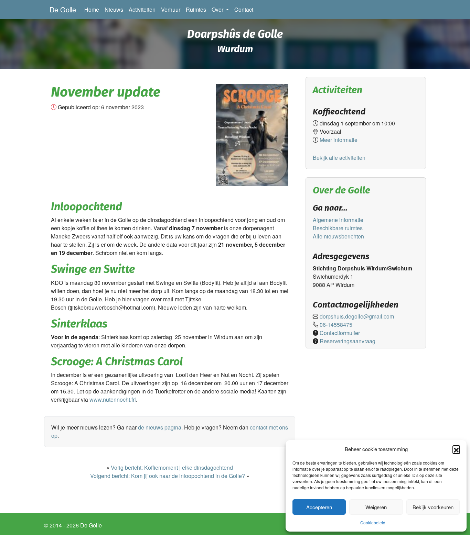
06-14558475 (336, 324)
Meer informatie (337, 140)
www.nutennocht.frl (112, 399)
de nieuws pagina (159, 427)
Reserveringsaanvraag (347, 341)
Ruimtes (196, 9)
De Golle (63, 9)
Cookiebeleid (372, 522)
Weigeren (376, 507)
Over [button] (218, 9)
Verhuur (170, 9)
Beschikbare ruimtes (338, 228)
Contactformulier (340, 333)
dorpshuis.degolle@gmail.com (357, 316)
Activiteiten (142, 9)
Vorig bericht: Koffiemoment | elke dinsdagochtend (172, 467)
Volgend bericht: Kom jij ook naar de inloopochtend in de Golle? (167, 476)
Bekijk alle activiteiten (339, 157)
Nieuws (114, 9)
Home (93, 9)
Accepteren (319, 507)
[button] (456, 449)
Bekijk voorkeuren (433, 507)
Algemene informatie (338, 220)
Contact (243, 9)
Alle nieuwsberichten (338, 236)
